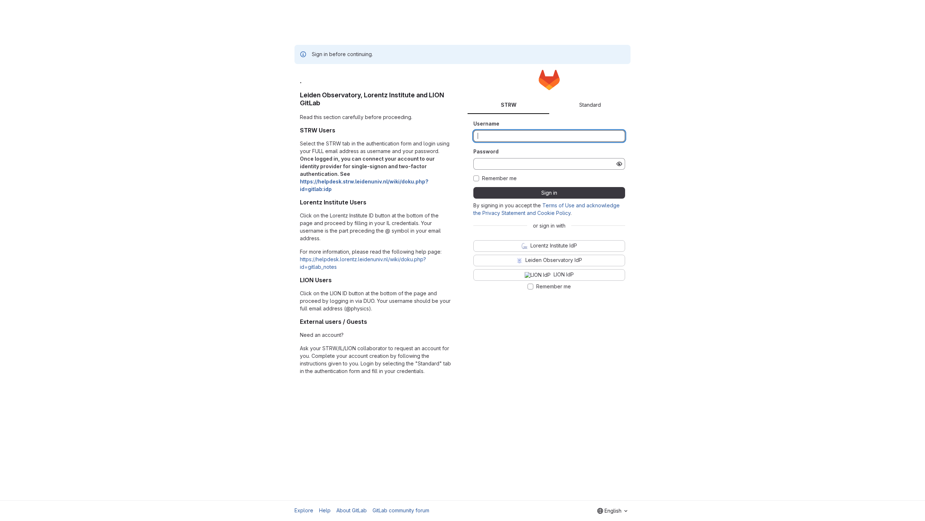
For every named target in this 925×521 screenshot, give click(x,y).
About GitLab (351, 510)
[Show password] (619, 164)
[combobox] (612, 511)
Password (486, 151)
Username (486, 123)
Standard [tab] (590, 105)
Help (325, 510)
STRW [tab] (508, 105)
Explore (303, 510)
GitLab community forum (401, 510)
